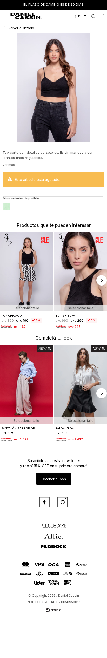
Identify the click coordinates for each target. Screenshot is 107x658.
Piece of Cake (53, 523)
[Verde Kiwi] (6, 206)
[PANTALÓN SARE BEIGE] (26, 384)
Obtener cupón (53, 479)
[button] (93, 16)
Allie (53, 533)
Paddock (53, 544)
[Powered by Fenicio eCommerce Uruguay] (53, 610)
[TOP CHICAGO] (26, 271)
